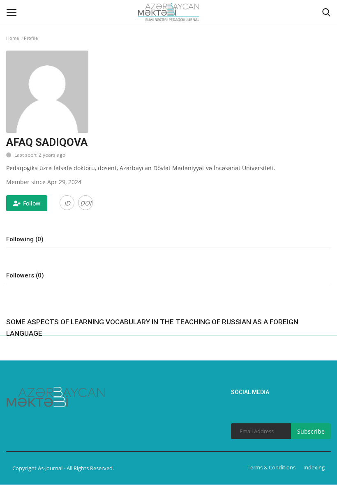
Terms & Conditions (271, 467)
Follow (31, 203)
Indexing (314, 467)
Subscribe (311, 431)
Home (12, 38)
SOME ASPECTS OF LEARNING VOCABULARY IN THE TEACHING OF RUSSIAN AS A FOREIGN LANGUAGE (152, 327)
